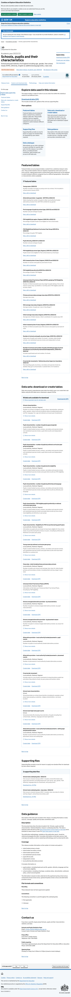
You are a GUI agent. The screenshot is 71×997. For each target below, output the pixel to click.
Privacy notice (11, 977)
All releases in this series (50, 70)
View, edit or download (29, 193)
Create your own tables (63, 60)
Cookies (3, 977)
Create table (26, 420)
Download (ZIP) (36, 420)
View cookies (37, 14)
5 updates (46, 76)
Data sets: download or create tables (9, 101)
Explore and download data (19, 83)
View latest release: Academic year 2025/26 (29, 70)
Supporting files (5, 105)
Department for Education (9, 76)
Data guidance (5, 107)
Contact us (4, 110)
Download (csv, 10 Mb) (29, 796)
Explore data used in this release (8, 93)
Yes (17, 966)
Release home (5, 83)
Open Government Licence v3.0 (29, 989)
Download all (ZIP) (63, 399)
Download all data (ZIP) (63, 57)
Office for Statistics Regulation (34, 984)
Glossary (39, 977)
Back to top (4, 116)
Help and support (48, 977)
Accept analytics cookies (9, 14)
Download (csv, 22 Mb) (29, 785)
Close (68, 23)
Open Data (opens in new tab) (50, 831)
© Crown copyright (64, 992)
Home (2, 41)
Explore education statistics (35, 20)
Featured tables (5, 97)
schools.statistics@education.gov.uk (35, 929)
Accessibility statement (29, 977)
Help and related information (47, 83)
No (26, 966)
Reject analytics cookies (25, 14)
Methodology (33, 83)
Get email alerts (60, 63)
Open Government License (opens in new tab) (52, 829)
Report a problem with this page (60, 966)
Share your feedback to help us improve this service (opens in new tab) (21, 25)
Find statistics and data (11, 41)
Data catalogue (28, 143)
